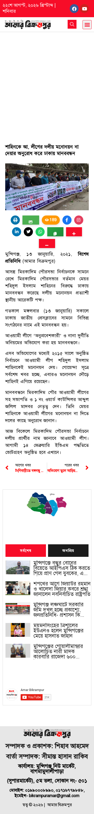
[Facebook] (74, 8)
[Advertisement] (47, 81)
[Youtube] (84, 8)
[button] (87, 24)
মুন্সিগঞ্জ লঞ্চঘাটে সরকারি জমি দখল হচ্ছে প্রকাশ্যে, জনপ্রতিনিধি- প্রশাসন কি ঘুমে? (58, 610)
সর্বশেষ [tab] (26, 551)
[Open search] (72, 24)
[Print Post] (15, 220)
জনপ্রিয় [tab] (68, 551)
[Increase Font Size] (74, 231)
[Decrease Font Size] (47, 243)
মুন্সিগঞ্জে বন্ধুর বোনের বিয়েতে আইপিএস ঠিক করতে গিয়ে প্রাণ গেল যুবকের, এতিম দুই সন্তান (62, 568)
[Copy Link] (55, 231)
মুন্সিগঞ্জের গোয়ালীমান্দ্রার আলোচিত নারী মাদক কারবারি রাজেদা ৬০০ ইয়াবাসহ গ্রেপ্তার (58, 651)
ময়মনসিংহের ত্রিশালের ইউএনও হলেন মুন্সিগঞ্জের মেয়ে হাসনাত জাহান (58, 631)
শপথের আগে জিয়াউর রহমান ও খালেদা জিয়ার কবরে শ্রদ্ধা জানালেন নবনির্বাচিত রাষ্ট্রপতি (62, 589)
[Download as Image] (30, 220)
